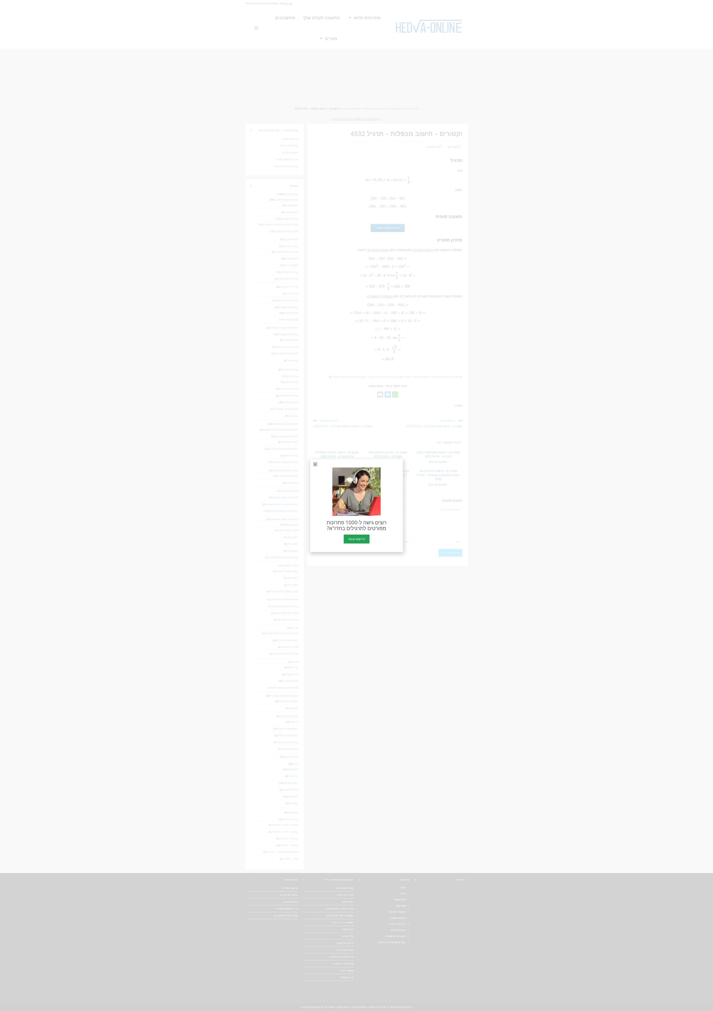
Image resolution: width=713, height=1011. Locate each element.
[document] (356, 505)
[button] (315, 464)
